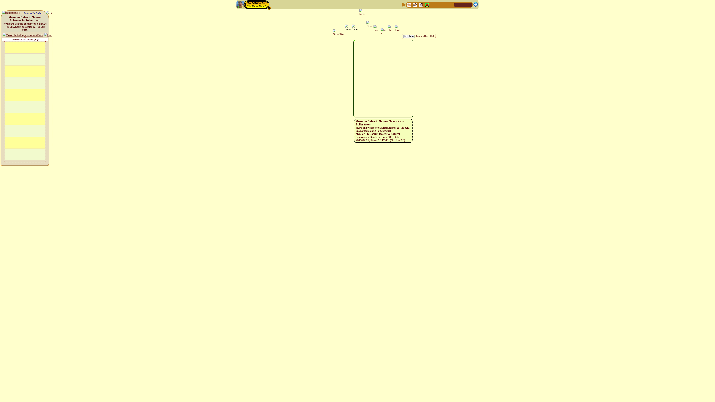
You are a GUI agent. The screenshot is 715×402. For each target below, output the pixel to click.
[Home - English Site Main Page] (463, 4)
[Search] (451, 4)
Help (432, 36)
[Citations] (427, 4)
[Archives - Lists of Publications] (421, 4)
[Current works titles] (433, 4)
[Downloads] (445, 4)
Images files (422, 36)
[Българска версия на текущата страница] (11, 13)
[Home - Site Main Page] (457, 4)
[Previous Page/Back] (409, 4)
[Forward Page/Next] (415, 4)
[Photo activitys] (439, 4)
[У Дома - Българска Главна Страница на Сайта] (469, 4)
